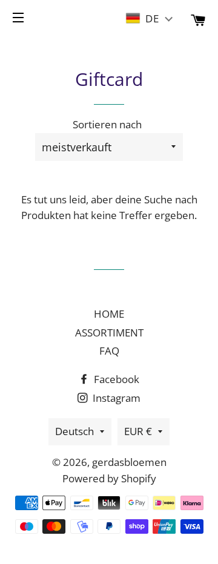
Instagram (115, 398)
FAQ (109, 351)
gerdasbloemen (129, 462)
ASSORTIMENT (109, 332)
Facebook (115, 379)
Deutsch (74, 431)
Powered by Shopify (109, 478)
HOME (109, 314)
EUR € (138, 431)
